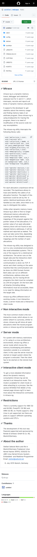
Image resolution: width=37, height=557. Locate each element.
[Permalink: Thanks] (2, 423)
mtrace (15, 10)
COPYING (9, 58)
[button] (31, 137)
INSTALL (9, 71)
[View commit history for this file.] (32, 27)
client (8, 33)
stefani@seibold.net (16, 459)
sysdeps (9, 45)
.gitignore (9, 50)
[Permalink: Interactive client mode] (2, 367)
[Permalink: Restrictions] (2, 400)
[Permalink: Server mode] (2, 332)
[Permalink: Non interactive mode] (2, 309)
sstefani (7, 10)
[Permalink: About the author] (2, 441)
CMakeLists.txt (11, 54)
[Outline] (34, 81)
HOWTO (9, 66)
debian (8, 41)
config (8, 37)
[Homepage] (18, 3)
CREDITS (9, 62)
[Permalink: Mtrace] (2, 88)
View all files (18, 75)
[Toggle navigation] (3, 3)
